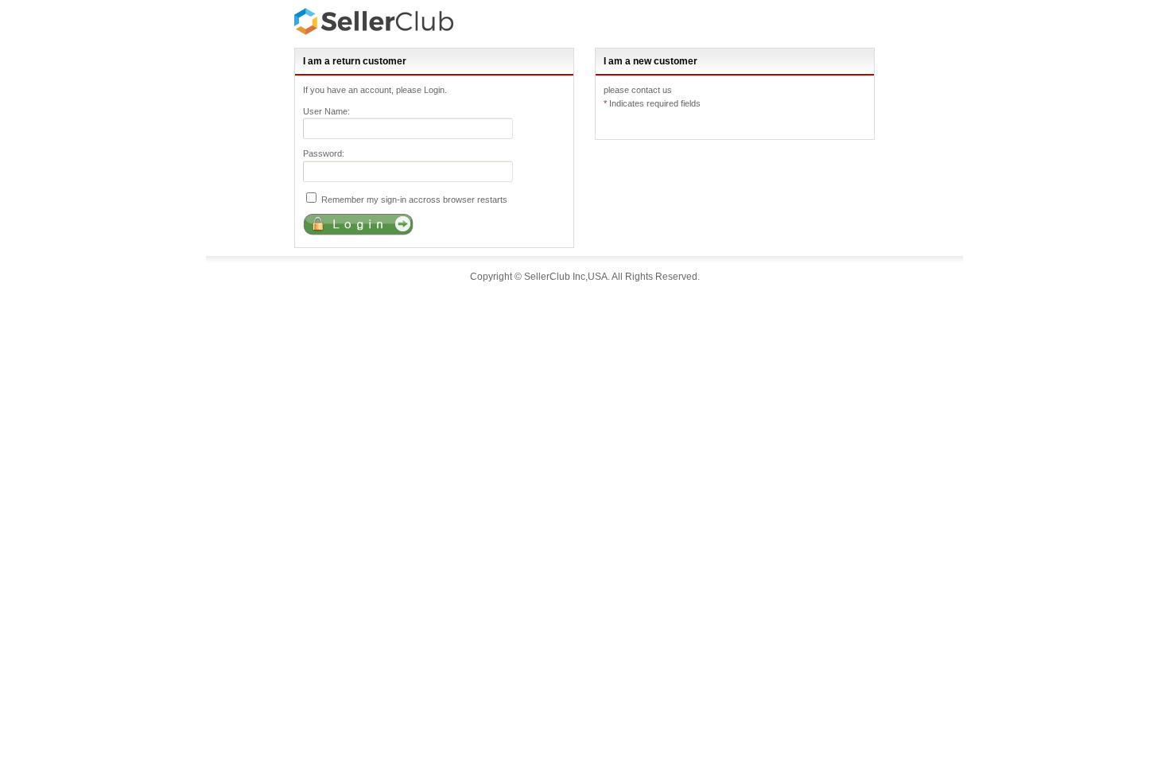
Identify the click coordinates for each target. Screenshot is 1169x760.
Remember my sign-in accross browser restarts (413, 199)
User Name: (326, 111)
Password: (323, 153)
